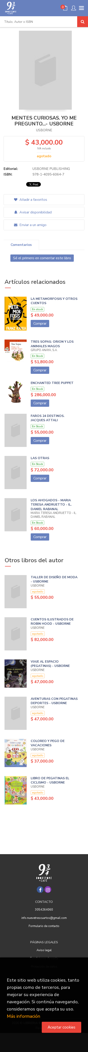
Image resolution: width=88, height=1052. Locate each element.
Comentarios (21, 245)
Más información (23, 1016)
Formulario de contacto (44, 926)
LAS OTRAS (40, 458)
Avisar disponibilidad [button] (35, 212)
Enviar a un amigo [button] (32, 224)
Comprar (39, 323)
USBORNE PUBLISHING (51, 168)
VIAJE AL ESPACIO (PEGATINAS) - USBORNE (50, 663)
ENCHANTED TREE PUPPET (52, 383)
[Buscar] (82, 21)
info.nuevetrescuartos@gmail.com (44, 918)
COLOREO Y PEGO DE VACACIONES (48, 743)
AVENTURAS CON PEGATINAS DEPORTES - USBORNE (54, 701)
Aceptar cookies (61, 1027)
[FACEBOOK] (40, 889)
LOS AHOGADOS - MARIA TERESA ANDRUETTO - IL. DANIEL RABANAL (51, 504)
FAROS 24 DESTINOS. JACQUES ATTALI (48, 418)
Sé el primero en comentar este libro (42, 258)
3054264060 (44, 910)
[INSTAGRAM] (47, 889)
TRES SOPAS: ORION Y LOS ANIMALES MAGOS (52, 344)
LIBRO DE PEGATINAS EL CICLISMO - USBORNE (50, 780)
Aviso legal (44, 950)
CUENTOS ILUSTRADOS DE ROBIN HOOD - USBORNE (52, 621)
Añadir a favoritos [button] (33, 199)
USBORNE (44, 130)
